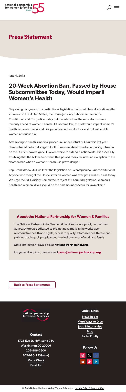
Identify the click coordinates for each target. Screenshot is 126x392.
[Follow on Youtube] (82, 361)
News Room (90, 317)
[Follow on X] (89, 355)
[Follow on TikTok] (89, 361)
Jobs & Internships (90, 326)
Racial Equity (90, 336)
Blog (90, 331)
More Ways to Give (90, 321)
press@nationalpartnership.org (79, 252)
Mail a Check (36, 360)
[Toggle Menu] (116, 7)
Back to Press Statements (32, 285)
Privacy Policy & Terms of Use (89, 388)
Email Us (36, 365)
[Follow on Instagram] (82, 355)
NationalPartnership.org (71, 245)
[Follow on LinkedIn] (96, 361)
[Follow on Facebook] (96, 355)
